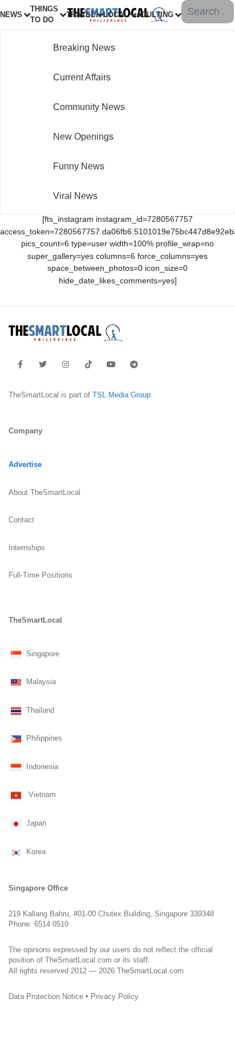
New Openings (83, 136)
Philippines (43, 739)
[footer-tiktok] (88, 364)
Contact (21, 520)
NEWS (11, 15)
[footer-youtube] (111, 364)
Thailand (39, 710)
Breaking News (84, 47)
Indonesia (41, 767)
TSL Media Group (121, 395)
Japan (35, 824)
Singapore (41, 654)
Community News (89, 107)
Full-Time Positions (40, 575)
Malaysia (40, 683)
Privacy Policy (115, 996)
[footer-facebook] (20, 364)
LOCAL (115, 15)
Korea (35, 852)
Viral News (75, 196)
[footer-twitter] (43, 364)
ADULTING (154, 15)
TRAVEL (80, 15)
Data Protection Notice (46, 996)
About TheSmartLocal (44, 493)
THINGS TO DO (44, 14)
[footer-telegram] (134, 364)
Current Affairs (82, 77)
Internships (27, 548)
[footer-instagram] (65, 364)
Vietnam (40, 795)
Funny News (78, 166)
